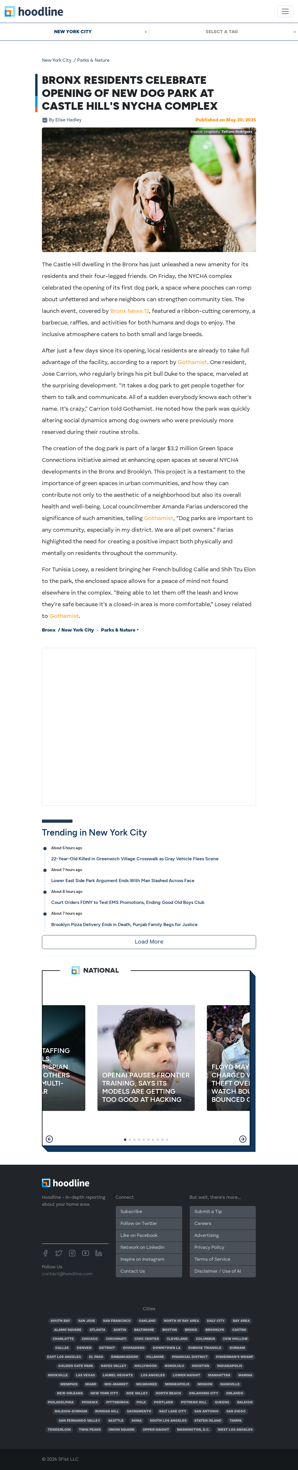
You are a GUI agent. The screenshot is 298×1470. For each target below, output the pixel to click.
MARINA (245, 1375)
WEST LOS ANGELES (235, 1430)
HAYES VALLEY (113, 1366)
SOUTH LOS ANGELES (168, 1421)
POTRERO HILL (194, 1402)
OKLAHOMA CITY (203, 1393)
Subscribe (131, 1212)
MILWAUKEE (146, 1384)
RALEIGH (245, 1402)
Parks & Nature (93, 60)
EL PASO (96, 1357)
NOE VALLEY (137, 1393)
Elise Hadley (65, 120)
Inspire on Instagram (142, 1259)
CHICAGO (90, 1339)
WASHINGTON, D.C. (193, 1430)
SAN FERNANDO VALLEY (79, 1421)
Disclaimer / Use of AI (217, 1271)
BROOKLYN (214, 1330)
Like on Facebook (138, 1235)
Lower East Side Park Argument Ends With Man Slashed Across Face (122, 880)
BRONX (191, 1330)
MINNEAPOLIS (177, 1384)
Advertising (206, 1235)
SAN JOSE (86, 1321)
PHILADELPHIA (61, 1402)
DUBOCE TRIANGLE (204, 1348)
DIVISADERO (134, 1348)
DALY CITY (216, 1321)
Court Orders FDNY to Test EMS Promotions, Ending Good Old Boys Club (127, 902)
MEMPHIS (69, 1384)
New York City (56, 60)
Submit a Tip (208, 1212)
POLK (141, 1402)
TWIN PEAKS (90, 1430)
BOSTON (169, 1330)
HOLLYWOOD (145, 1366)
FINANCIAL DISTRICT (190, 1357)
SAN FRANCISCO (117, 1321)
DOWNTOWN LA (166, 1348)
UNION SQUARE (122, 1430)
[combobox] (74, 31)
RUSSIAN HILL (107, 1411)
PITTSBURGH (117, 1402)
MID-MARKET (116, 1384)
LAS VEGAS (85, 1375)
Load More (149, 942)
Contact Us (132, 1271)
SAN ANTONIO (206, 1411)
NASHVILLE (230, 1384)
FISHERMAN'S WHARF (234, 1357)
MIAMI (90, 1384)
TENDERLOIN (59, 1430)
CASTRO (239, 1330)
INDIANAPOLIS (229, 1366)
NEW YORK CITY (104, 1393)
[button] (49, 1139)
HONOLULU (174, 1366)
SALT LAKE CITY (172, 1411)
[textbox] (223, 31)
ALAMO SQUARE (67, 1330)
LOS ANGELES (153, 1375)
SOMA (137, 1421)
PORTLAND (163, 1402)
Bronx (49, 630)
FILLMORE (155, 1357)
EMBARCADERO (124, 1357)
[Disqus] (149, 725)
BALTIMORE (144, 1330)
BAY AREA (241, 1321)
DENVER (84, 1348)
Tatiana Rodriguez (236, 132)
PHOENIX (90, 1402)
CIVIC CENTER (146, 1339)
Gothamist (192, 363)
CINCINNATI (116, 1339)
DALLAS (62, 1348)
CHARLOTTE (63, 1339)
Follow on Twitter (138, 1223)
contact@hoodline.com (67, 1274)
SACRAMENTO (139, 1411)
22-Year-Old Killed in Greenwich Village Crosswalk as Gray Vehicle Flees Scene (135, 858)
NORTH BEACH (168, 1393)
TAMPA (236, 1421)
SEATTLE (116, 1421)
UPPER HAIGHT (156, 1430)
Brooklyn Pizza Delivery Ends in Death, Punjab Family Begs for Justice (124, 924)
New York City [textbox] (73, 31)
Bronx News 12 (129, 311)
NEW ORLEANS (70, 1393)
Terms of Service (212, 1259)
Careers (202, 1223)
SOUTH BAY (60, 1321)
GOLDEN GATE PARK (75, 1366)
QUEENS (222, 1402)
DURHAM (237, 1348)
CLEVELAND (177, 1339)
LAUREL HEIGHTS (118, 1375)
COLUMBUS (205, 1339)
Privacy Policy (209, 1247)
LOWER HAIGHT (186, 1375)
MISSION (205, 1384)
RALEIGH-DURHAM (71, 1411)
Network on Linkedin (142, 1247)
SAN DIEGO (236, 1411)
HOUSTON (200, 1366)
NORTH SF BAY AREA (181, 1321)
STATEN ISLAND (207, 1421)
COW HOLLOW (235, 1339)
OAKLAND (147, 1321)
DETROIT (107, 1348)
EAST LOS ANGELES (64, 1357)
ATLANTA (97, 1330)
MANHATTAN (219, 1375)
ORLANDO (234, 1393)
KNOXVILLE (58, 1375)
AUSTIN (119, 1330)
